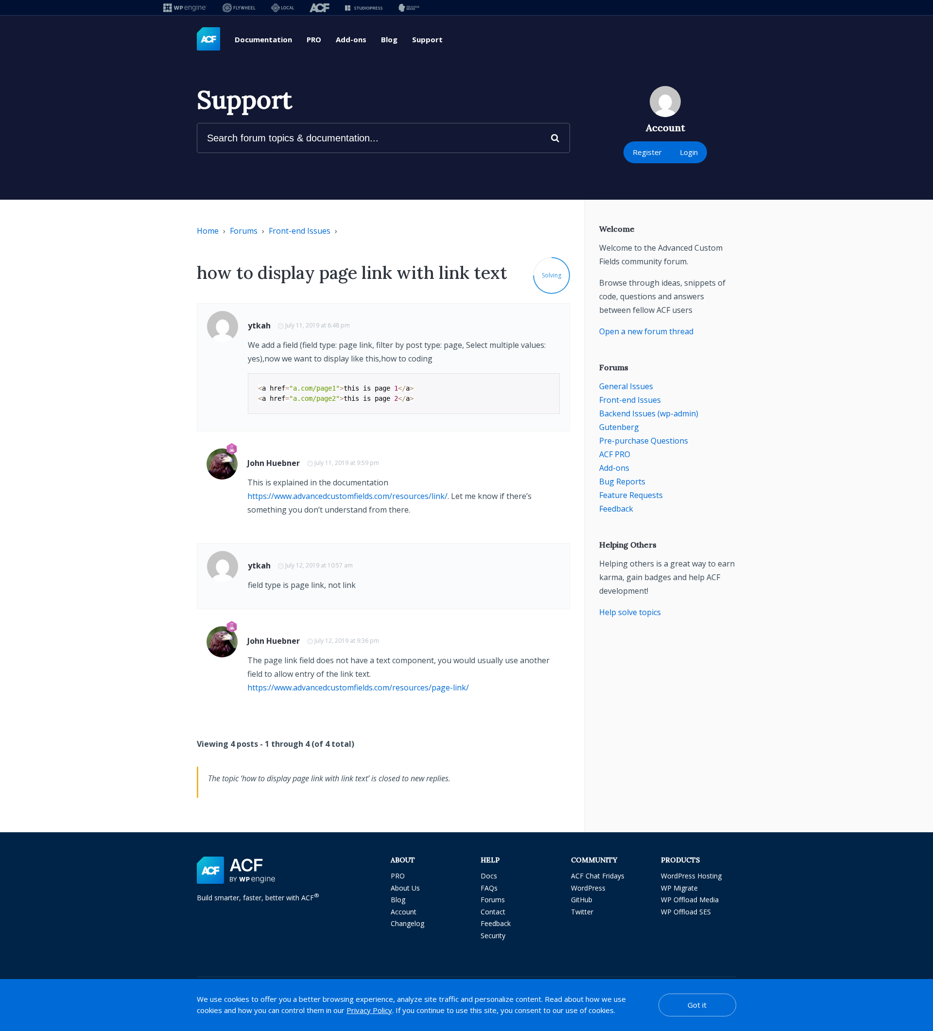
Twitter (582, 911)
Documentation (263, 39)
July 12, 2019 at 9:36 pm (346, 640)
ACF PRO (614, 454)
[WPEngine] (185, 7)
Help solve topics (630, 612)
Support (427, 39)
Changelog (407, 923)
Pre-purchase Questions (643, 440)
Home (208, 230)
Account (403, 911)
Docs (489, 875)
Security (493, 935)
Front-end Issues (299, 230)
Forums (244, 230)
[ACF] (319, 7)
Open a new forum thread (646, 331)
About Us (405, 888)
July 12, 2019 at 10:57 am (319, 565)
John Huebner (273, 463)
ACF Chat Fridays (597, 875)
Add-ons (351, 39)
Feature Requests (631, 495)
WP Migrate (679, 888)
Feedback (616, 508)
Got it (697, 1005)
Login (689, 152)
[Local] (282, 7)
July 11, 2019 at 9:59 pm (346, 463)
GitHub (581, 899)
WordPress (588, 888)
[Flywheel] (239, 7)
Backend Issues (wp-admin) (648, 413)
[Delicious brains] (409, 7)
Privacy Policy (369, 1010)
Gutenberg (619, 427)
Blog (389, 39)
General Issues (626, 386)
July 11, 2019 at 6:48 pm (317, 325)
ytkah (259, 325)
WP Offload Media (690, 899)
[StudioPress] (363, 7)
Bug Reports (622, 481)
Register (647, 152)
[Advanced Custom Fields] (208, 39)
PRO (314, 39)
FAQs (489, 888)
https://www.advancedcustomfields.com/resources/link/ (347, 496)
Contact (493, 911)
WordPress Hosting (691, 875)
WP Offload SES (686, 911)
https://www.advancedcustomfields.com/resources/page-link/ (358, 687)
